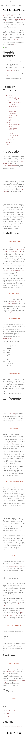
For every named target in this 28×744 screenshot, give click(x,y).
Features (8, 122)
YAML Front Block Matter (15, 121)
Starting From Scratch (14, 108)
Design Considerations (15, 124)
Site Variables (12, 113)
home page (20, 612)
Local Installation (13, 104)
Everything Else (10, 139)
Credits (8, 144)
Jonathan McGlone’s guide (10, 165)
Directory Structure (14, 106)
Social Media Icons (13, 131)
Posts (10, 117)
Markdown (11, 137)
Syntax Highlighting (14, 135)
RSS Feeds (11, 130)
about (2, 5)
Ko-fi (14, 44)
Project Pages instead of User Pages (14, 270)
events (7, 5)
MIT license (19, 726)
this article (15, 39)
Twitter (7, 713)
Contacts (5, 605)
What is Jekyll (12, 97)
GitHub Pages (6, 160)
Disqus (7, 75)
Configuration (9, 110)
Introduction (9, 95)
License (8, 146)
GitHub (7, 716)
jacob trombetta (6, 2)
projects (13, 5)
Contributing (9, 141)
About (19, 604)
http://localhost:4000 (13, 312)
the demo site (6, 36)
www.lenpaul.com (10, 710)
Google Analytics (10, 70)
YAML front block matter (15, 566)
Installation (8, 100)
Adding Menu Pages (14, 115)
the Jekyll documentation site (16, 443)
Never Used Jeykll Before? (15, 99)
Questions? (9, 142)
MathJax (20, 82)
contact (19, 5)
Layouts (11, 119)
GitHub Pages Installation (15, 102)
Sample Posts (12, 111)
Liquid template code (11, 615)
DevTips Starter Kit (8, 15)
